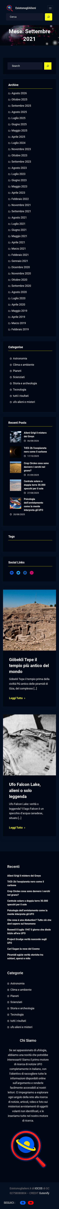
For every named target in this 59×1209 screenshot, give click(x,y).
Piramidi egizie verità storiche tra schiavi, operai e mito (25, 956)
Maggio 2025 (19, 130)
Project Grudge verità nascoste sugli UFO (27, 941)
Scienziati (19, 377)
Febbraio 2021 (20, 254)
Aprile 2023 (18, 192)
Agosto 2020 (19, 292)
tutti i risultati (21, 395)
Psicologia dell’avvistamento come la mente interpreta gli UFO (33, 504)
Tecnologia (19, 389)
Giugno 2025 (19, 124)
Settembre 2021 (21, 211)
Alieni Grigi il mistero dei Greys (35, 434)
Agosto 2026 (19, 93)
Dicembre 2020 (20, 267)
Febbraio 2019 (20, 329)
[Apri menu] (50, 8)
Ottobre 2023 (19, 155)
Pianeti (17, 370)
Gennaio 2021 (19, 261)
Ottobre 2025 (19, 99)
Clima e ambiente (23, 364)
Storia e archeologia (25, 383)
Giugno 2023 (19, 180)
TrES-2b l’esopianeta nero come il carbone (35, 450)
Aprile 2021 (18, 242)
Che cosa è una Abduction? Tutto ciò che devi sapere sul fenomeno (29, 922)
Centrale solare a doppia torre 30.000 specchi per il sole (34, 485)
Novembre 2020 (21, 273)
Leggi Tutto (16, 698)
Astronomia (20, 358)
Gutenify (44, 1193)
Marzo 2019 (18, 323)
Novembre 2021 (21, 205)
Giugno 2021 (19, 229)
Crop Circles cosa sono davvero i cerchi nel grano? (36, 467)
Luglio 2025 (18, 118)
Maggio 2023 (19, 186)
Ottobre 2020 (19, 279)
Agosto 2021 (19, 217)
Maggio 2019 (19, 310)
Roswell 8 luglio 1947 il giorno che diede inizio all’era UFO (29, 931)
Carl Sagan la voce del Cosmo (23, 948)
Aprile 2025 (18, 136)
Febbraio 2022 (20, 199)
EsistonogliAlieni (25, 8)
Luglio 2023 (18, 174)
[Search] (48, 17)
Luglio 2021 (18, 223)
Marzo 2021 (18, 248)
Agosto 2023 (19, 167)
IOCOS (39, 1188)
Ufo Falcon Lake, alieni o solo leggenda (25, 790)
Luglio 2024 (18, 142)
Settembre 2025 (21, 105)
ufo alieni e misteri (24, 401)
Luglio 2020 (18, 298)
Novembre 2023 (21, 149)
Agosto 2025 (19, 112)
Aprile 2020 (18, 304)
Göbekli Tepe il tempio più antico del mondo (29, 665)
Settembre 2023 (21, 161)
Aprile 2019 (18, 316)
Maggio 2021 (19, 236)
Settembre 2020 (21, 285)
